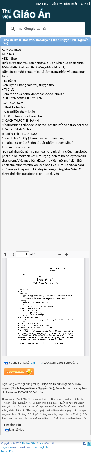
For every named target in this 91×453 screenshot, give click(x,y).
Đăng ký (57, 3)
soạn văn (6, 447)
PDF (11, 451)
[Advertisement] (45, 216)
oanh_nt (36, 362)
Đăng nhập (71, 3)
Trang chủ (42, 3)
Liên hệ (85, 3)
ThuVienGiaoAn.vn (32, 443)
